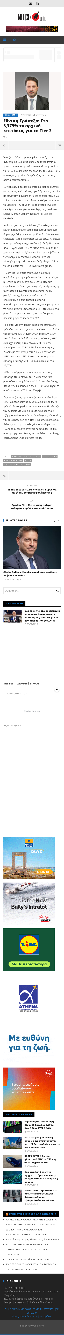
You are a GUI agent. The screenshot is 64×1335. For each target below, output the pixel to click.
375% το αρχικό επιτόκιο (26, 456)
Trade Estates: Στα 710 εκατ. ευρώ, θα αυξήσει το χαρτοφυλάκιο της (32, 489)
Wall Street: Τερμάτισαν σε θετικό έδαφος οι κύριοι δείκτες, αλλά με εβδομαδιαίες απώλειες (41, 1195)
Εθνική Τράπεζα (13, 460)
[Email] (30, 3)
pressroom (40, 115)
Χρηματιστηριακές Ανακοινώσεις (32, 1214)
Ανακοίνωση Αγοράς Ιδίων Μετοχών (26, 1239)
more (59, 145)
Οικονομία (10, 115)
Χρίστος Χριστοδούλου (17, 464)
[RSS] (37, 3)
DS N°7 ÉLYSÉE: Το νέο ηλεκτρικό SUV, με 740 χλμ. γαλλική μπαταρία (40, 1159)
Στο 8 (28, 460)
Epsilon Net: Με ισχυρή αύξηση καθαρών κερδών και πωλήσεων (32, 505)
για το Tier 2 (50, 456)
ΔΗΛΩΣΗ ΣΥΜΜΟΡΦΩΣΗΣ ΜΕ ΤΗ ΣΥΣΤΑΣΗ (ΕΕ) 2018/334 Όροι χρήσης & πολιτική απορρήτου (32, 1313)
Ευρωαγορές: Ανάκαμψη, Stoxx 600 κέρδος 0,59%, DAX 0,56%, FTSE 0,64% (39, 1125)
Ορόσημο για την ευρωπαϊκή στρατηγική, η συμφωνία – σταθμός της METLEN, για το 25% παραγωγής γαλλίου (42, 615)
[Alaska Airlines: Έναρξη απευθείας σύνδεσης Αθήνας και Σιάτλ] (32, 547)
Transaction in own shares (20, 1259)
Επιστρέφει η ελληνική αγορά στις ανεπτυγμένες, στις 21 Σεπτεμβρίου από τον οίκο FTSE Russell (42, 1142)
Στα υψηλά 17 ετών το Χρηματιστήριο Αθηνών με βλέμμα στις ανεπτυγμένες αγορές (41, 1176)
